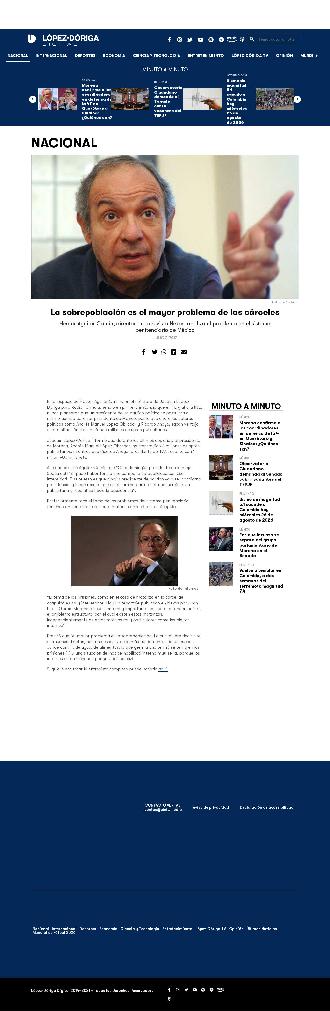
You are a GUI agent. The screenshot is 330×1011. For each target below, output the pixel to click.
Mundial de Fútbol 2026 (54, 933)
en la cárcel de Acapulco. (154, 506)
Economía (114, 55)
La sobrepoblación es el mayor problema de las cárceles (165, 312)
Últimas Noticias (261, 929)
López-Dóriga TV (250, 55)
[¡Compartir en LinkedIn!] (173, 352)
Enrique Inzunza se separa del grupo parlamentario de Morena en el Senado (259, 545)
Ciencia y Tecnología (156, 55)
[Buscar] (323, 55)
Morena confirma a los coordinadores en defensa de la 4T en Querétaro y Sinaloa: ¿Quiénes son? (97, 101)
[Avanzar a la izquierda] (32, 99)
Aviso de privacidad (211, 807)
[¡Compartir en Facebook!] (144, 352)
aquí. (163, 669)
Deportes (85, 55)
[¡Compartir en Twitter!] (155, 352)
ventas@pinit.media (163, 810)
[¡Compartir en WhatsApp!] (163, 352)
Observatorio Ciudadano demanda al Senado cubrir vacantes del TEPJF (168, 102)
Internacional (51, 55)
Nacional (18, 55)
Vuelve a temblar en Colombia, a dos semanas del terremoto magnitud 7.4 (261, 581)
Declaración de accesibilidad (267, 807)
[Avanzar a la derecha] (317, 55)
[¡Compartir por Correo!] (184, 352)
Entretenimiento (206, 55)
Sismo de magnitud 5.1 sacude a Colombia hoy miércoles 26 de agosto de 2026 (237, 102)
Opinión (284, 55)
